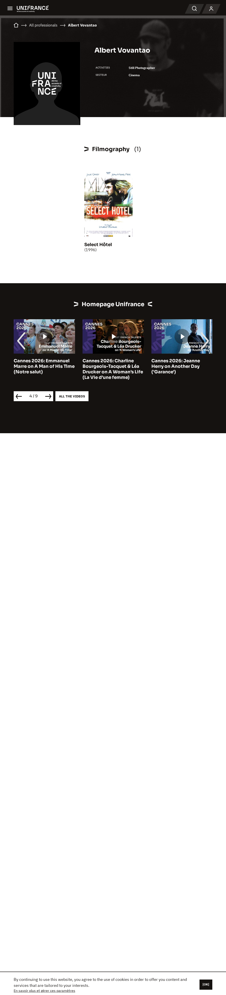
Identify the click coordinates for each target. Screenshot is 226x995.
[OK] (206, 984)
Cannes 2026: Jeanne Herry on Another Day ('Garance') (175, 366)
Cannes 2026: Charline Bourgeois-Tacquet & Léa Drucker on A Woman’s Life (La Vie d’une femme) (113, 369)
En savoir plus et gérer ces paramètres (44, 990)
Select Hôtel (98, 244)
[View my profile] (211, 9)
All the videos (72, 396)
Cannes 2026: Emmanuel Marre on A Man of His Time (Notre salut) (44, 366)
